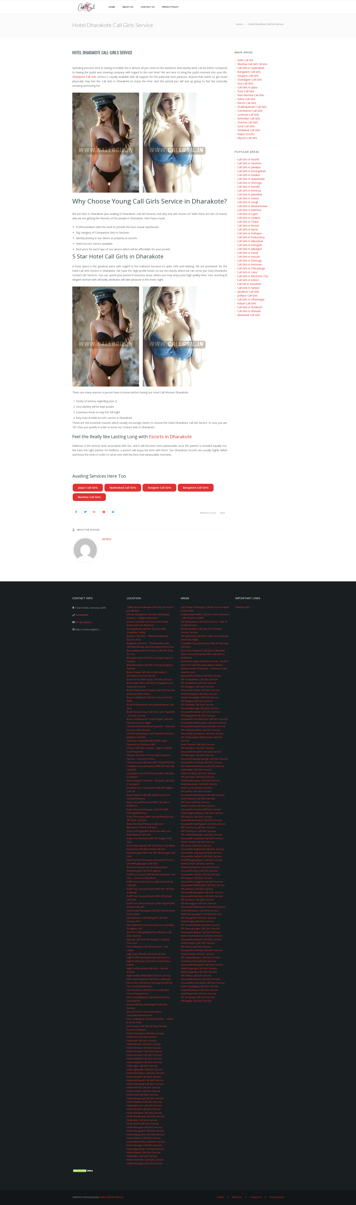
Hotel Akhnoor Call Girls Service (144, 1105)
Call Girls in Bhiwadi (249, 311)
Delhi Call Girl (245, 60)
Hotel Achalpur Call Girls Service (144, 1051)
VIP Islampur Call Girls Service (197, 686)
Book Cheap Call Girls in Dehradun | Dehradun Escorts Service (147, 674)
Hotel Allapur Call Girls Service (143, 1152)
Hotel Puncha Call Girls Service (198, 805)
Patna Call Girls (246, 99)
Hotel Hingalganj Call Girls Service (199, 986)
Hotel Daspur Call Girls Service (198, 943)
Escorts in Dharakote (170, 436)
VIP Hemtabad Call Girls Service (198, 683)
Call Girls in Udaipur (248, 217)
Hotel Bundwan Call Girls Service (199, 784)
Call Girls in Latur (247, 272)
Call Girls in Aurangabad (251, 171)
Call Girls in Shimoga (249, 182)
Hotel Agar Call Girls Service (142, 1065)
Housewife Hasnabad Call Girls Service (203, 982)
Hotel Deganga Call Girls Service (199, 968)
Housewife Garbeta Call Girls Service (201, 950)
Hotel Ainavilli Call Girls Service (144, 1076)
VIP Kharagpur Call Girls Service (198, 903)
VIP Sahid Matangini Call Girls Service (201, 834)
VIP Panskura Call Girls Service (198, 827)
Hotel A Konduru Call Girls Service (145, 1033)
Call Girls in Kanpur (248, 287)
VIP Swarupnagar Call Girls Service (200, 928)
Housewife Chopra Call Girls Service (201, 675)
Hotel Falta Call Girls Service (196, 769)
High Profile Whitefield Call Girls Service (149, 975)
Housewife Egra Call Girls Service (199, 870)
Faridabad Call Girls (248, 130)
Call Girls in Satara (248, 198)
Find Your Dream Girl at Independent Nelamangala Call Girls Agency (147, 869)
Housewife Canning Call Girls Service (201, 762)
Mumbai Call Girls (89, 497)
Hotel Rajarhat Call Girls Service (198, 993)
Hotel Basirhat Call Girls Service (198, 961)
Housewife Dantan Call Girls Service (201, 939)
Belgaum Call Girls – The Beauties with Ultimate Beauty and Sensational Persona (150, 645)
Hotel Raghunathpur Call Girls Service (202, 813)
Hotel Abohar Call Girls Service (144, 1044)
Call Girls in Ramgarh (249, 245)
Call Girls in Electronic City (252, 276)
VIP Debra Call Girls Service (196, 946)
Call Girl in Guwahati (249, 284)
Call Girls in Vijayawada (251, 179)
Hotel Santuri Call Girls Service (198, 744)
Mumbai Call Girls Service (252, 64)
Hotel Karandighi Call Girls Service (200, 697)
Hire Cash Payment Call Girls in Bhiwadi (149, 979)
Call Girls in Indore (248, 280)
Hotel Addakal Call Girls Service (144, 1058)
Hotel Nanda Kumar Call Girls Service (201, 820)
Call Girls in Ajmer (247, 229)
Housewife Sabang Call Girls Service (201, 852)
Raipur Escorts (246, 134)
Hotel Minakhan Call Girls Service (199, 990)
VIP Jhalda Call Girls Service (196, 791)
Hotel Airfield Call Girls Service (143, 1087)
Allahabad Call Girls (248, 315)
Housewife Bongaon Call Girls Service (202, 964)
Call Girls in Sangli (247, 202)
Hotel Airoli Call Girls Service (142, 1094)
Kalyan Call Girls (246, 303)
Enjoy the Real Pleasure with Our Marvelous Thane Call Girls (145, 825)
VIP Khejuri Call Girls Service (196, 878)
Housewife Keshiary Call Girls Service (202, 896)
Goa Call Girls (245, 83)
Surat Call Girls (246, 126)
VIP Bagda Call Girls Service (196, 1000)
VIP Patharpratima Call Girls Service (200, 730)
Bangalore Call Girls (195, 487)
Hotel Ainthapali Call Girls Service (145, 1080)
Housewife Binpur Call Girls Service (200, 932)
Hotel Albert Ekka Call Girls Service (146, 1141)
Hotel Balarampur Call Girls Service (200, 780)
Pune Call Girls (245, 91)
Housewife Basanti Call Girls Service (201, 751)
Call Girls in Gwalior (248, 175)
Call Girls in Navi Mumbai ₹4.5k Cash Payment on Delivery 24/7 (147, 742)
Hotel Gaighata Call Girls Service (199, 971)
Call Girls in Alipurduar (250, 241)
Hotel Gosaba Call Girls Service (198, 773)
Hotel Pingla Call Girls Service (197, 921)
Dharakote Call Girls (84, 77)
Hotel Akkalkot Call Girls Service (144, 1112)
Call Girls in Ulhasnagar (251, 299)
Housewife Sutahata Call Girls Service (202, 838)
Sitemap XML (242, 607)
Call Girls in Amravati (249, 264)
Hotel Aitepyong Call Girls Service (145, 1098)
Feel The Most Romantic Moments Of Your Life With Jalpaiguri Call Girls (150, 861)
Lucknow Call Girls (248, 114)
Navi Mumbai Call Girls (250, 95)
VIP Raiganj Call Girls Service (196, 701)
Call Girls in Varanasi (249, 163)
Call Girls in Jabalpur (249, 167)
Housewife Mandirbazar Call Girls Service (204, 719)
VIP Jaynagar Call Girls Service (197, 776)
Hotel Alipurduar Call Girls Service (145, 1149)
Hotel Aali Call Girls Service (141, 1036)
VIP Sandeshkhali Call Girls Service (200, 925)
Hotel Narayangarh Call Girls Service (201, 914)
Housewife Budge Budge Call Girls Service (204, 758)
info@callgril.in (83, 622)
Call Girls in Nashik (248, 159)
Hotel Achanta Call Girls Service (144, 1055)
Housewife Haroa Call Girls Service (200, 979)
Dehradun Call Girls (248, 118)
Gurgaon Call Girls (159, 487)
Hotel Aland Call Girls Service (143, 1123)
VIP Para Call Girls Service (195, 802)
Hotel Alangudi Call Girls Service (144, 1127)
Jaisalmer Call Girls (248, 291)
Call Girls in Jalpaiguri (249, 249)
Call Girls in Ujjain (247, 214)
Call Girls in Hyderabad (250, 68)
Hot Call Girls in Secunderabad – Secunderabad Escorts (145, 1013)
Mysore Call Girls (247, 138)
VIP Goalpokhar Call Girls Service (199, 679)
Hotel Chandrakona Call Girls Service (201, 935)
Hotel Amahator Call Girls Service (145, 1159)
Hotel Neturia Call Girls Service (198, 798)
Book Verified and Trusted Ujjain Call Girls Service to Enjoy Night (150, 720)
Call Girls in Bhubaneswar (252, 206)
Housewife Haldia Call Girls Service (200, 874)
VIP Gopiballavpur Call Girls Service (200, 957)
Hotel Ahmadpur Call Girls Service (145, 1073)
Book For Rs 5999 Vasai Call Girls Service (149, 679)
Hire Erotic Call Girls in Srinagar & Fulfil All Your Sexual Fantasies (149, 984)
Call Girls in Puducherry (251, 237)
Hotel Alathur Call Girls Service (144, 1138)
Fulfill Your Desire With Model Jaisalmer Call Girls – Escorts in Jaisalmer (151, 876)
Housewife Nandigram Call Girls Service (203, 823)
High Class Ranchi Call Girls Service (146, 954)
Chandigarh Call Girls (249, 79)
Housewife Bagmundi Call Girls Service (202, 849)
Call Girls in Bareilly (248, 186)
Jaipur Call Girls (88, 487)
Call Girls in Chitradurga (251, 268)
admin (106, 539)
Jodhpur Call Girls (247, 295)
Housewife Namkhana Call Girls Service (203, 726)
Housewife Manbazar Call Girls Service (203, 795)
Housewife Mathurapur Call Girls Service (203, 722)
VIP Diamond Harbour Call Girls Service (202, 766)
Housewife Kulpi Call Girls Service (199, 708)
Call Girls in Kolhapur (249, 233)
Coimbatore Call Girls (250, 110)
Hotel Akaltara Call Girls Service (144, 1102)
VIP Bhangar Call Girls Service (197, 755)
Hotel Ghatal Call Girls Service (197, 954)
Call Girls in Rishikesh (249, 307)
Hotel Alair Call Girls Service (142, 1120)
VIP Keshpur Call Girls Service (197, 899)
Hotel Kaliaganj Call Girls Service (199, 693)
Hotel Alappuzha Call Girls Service (146, 1134)
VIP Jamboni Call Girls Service (197, 889)
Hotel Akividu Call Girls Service (144, 1109)
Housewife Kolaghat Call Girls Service (202, 881)
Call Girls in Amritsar (249, 190)
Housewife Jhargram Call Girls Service (202, 892)
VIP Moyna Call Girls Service (196, 816)
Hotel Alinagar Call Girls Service (144, 1145)
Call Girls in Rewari (248, 225)
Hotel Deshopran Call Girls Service (200, 867)
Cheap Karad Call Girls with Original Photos (151, 762)
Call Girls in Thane (248, 221)
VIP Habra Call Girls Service (196, 975)
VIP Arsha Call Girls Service (196, 845)
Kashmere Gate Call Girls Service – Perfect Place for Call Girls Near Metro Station (204, 663)
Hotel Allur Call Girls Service (142, 1156)
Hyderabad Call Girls (123, 487)
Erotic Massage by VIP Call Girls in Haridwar (151, 845)
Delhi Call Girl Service (111, 1197)
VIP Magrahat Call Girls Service (198, 715)
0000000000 (81, 615)
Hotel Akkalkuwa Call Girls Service (146, 1116)
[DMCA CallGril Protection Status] (83, 1170)
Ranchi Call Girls (246, 103)
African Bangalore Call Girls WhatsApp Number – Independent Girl (148, 616)
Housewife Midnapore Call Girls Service (203, 906)
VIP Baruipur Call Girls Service (197, 748)
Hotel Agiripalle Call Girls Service (145, 1069)
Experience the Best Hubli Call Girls (146, 849)
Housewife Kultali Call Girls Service (200, 711)
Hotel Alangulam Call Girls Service (145, 1130)
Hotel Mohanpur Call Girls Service (199, 910)
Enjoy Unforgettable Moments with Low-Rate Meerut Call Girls (149, 832)
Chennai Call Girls (247, 122)
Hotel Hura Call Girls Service (196, 787)
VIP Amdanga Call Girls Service (198, 997)
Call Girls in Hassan (248, 256)
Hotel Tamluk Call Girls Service (198, 841)
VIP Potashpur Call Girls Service (198, 831)
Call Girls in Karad (247, 252)
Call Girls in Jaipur (247, 87)
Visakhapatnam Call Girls (252, 107)
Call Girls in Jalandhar (249, 194)
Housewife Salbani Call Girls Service (201, 856)
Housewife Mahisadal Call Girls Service (203, 885)
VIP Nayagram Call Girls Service (198, 917)
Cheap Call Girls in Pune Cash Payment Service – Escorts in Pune (148, 756)
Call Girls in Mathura (249, 210)
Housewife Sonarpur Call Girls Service (202, 733)
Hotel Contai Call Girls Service (197, 863)
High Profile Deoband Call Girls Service (148, 957)
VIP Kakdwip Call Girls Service (197, 704)
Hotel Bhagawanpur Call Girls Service (201, 860)
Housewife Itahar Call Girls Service (200, 690)
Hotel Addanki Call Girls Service (144, 1062)
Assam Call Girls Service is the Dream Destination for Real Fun (147, 623)
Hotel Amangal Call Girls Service (144, 1163)
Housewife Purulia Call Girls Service (201, 809)
